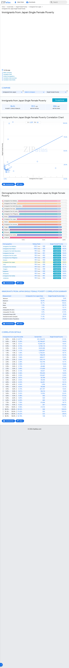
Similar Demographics (9, 76)
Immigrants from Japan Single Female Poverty (13, 8)
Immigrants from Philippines (10, 257)
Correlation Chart (7, 74)
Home (3, 7)
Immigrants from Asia (8, 253)
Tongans (5, 269)
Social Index (10, 7)
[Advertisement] (34, 28)
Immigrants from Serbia (9, 276)
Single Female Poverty (21, 7)
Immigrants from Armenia (9, 266)
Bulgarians (5, 271)
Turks (4, 264)
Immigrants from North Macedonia (11, 251)
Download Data (9, 184)
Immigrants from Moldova (9, 246)
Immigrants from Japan (35, 7)
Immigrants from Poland (9, 248)
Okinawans (6, 273)
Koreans (5, 260)
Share (20, 184)
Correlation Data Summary (10, 78)
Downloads (32, 2)
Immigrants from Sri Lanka (10, 255)
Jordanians (6, 278)
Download (63, 119)
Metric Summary (7, 72)
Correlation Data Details (9, 80)
